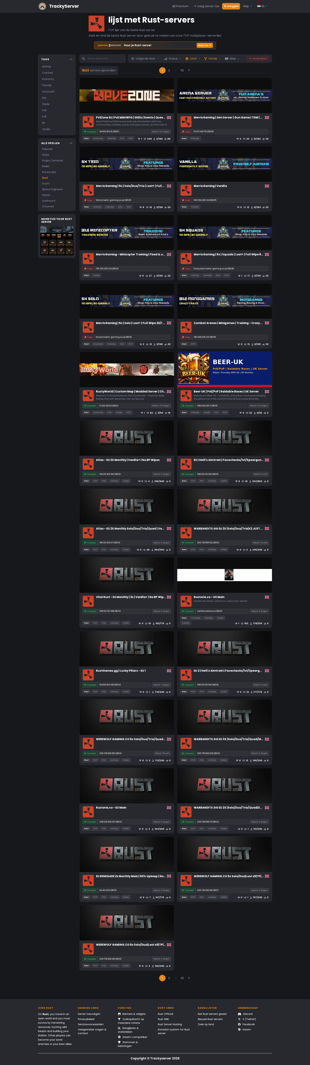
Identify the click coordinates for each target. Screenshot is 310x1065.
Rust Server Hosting (170, 1024)
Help (246, 6)
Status (173, 58)
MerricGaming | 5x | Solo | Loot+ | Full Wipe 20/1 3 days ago (137, 323)
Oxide (45, 104)
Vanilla (46, 129)
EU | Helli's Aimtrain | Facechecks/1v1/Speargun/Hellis (232, 460)
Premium (182, 6)
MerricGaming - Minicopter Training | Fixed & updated (135, 254)
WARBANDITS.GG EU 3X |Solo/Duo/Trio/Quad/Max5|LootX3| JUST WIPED (244, 739)
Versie (212, 58)
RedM (45, 166)
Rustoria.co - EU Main (111, 807)
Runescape (49, 172)
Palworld (47, 149)
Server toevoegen (89, 1014)
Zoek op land (206, 1024)
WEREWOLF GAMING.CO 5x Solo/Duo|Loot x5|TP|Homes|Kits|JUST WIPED (244, 876)
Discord (248, 1014)
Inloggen (233, 6)
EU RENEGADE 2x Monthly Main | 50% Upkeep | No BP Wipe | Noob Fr (142, 876)
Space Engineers (52, 189)
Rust (45, 178)
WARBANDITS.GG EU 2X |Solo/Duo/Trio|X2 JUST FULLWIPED (235, 528)
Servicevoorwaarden (91, 1024)
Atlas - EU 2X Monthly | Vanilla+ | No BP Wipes (128, 460)
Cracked (47, 73)
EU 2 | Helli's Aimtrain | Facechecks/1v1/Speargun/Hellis (233, 671)
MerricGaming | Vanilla (210, 186)
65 (182, 70)
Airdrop (46, 66)
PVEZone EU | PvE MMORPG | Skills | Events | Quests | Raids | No (139, 117)
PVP (44, 116)
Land (193, 58)
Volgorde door (145, 58)
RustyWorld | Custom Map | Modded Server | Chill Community (140, 391)
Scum (46, 183)
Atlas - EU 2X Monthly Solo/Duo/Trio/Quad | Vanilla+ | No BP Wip (141, 528)
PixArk (45, 155)
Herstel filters (259, 58)
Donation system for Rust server (174, 1031)
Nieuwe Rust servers (210, 1019)
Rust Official (165, 1014)
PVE (44, 110)
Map (233, 58)
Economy (48, 79)
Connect (91, 131)
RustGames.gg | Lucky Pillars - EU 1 (121, 671)
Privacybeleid (86, 1019)
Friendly (47, 85)
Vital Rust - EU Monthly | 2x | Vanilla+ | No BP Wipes (131, 597)
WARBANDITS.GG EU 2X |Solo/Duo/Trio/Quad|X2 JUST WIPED (236, 807)
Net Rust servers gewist (212, 1014)
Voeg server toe (207, 6)
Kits (44, 98)
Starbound (48, 200)
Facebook (248, 1024)
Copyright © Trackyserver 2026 (155, 1058)
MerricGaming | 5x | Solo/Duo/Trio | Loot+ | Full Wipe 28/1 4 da (139, 186)
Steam (246, 1029)
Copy (187, 131)
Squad (46, 195)
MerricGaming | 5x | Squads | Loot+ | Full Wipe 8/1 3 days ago (237, 254)
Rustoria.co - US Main (209, 597)
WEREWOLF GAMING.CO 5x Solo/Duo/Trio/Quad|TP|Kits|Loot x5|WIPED (145, 739)
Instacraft (48, 91)
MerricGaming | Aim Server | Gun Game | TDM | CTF (230, 117)
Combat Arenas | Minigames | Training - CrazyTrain (230, 323)
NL (263, 6)
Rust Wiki (163, 1019)
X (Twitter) (249, 1019)
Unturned (48, 206)
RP (43, 123)
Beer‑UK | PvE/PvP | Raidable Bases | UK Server (226, 391)
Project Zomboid (52, 160)
